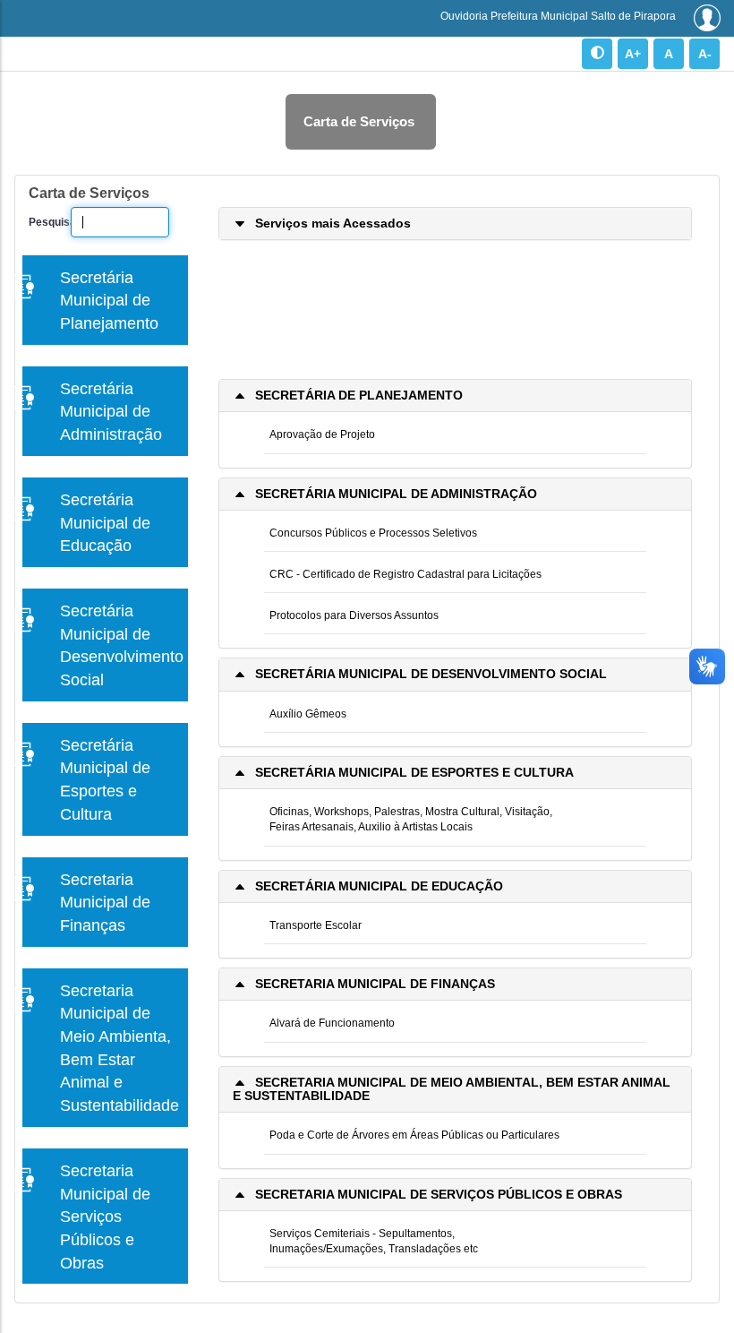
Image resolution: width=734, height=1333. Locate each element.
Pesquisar (43, 222)
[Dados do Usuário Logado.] (707, 17)
